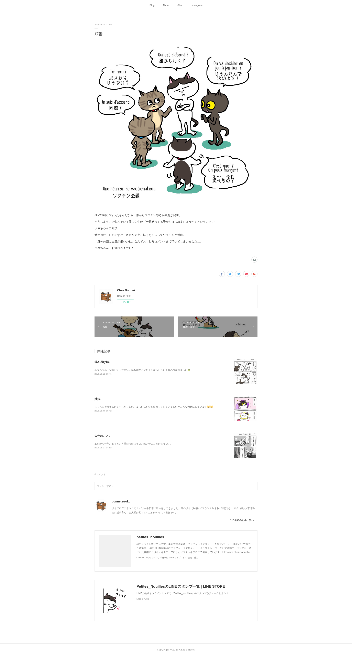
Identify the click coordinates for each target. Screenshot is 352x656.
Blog (152, 5)
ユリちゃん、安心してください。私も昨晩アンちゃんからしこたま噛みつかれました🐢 (142, 369)
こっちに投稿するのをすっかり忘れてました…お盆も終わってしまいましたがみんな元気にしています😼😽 (154, 406)
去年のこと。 (103, 436)
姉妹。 (99, 399)
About (166, 5)
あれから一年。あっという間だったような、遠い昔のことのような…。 (134, 443)
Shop (180, 5)
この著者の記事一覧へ (242, 520)
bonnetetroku (121, 501)
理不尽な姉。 (103, 362)
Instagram (196, 5)
